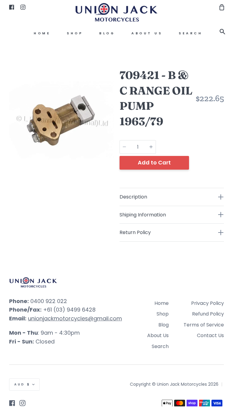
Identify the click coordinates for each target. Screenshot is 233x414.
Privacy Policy (207, 303)
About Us (146, 33)
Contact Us (210, 335)
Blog (107, 33)
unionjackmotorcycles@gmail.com (75, 318)
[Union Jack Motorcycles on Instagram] (22, 403)
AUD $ (22, 384)
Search (190, 33)
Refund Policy (208, 313)
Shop (75, 33)
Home (42, 33)
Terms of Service (204, 324)
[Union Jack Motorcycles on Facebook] (12, 403)
